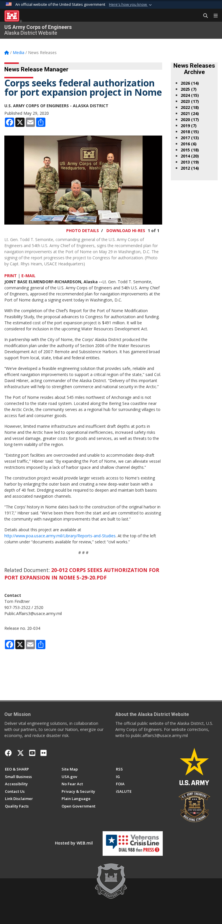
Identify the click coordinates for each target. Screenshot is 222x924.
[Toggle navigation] (213, 16)
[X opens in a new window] (20, 753)
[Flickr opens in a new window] (43, 753)
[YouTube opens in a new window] (32, 753)
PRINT (10, 275)
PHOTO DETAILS (82, 230)
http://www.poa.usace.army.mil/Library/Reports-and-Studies (60, 535)
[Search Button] (203, 16)
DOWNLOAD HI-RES (125, 230)
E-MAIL (28, 275)
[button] (131, 5)
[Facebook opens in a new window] (8, 753)
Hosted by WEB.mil (74, 843)
